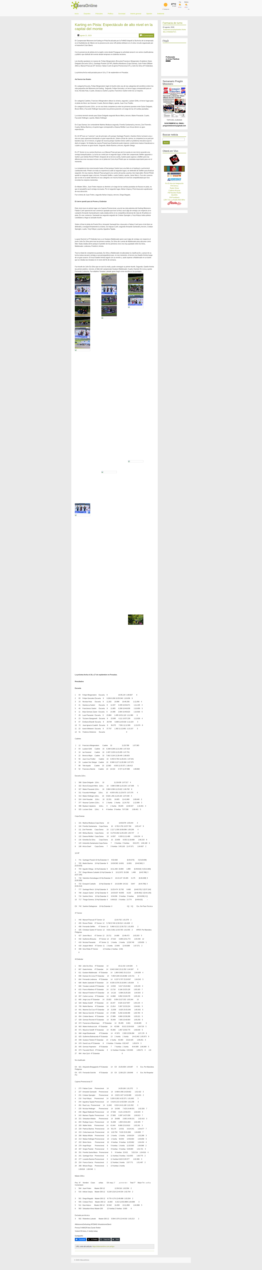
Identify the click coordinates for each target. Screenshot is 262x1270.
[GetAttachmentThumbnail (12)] (88, 311)
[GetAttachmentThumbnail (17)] (114, 289)
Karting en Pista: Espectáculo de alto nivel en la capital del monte (114, 27)
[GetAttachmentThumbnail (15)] (88, 300)
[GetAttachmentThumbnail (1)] (88, 591)
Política (110, 14)
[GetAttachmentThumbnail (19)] (141, 279)
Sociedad (121, 14)
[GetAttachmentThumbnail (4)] (141, 537)
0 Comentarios (147, 35)
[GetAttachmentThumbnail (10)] (141, 383)
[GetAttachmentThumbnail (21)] (88, 279)
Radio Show (174, 188)
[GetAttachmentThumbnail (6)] (88, 343)
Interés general (135, 14)
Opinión (149, 14)
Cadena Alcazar (174, 190)
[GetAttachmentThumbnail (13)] (141, 300)
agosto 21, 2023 (86, 35)
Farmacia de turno (172, 23)
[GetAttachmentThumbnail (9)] (88, 322)
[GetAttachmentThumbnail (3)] (114, 548)
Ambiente (160, 14)
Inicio (77, 14)
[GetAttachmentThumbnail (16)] (141, 289)
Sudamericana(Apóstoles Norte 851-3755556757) (174, 31)
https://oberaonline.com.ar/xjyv (103, 1246)
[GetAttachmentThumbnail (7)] (88, 332)
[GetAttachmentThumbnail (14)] (114, 300)
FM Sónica (174, 186)
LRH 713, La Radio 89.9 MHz (174, 200)
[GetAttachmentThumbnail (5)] (88, 426)
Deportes (87, 14)
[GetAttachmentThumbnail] (141, 619)
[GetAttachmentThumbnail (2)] (88, 508)
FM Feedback (174, 197)
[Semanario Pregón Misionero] (174, 102)
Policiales (99, 14)
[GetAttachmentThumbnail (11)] (114, 311)
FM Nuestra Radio (174, 193)
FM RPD (174, 195)
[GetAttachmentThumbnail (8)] (114, 393)
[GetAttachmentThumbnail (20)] (114, 279)
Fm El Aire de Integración (174, 183)
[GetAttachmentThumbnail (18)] (88, 289)
